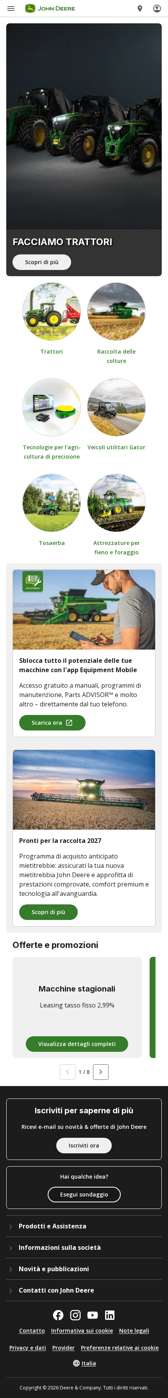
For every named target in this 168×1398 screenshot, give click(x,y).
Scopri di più (42, 262)
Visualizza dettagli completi (77, 1044)
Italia (89, 1363)
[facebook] (58, 1315)
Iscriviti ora (84, 1145)
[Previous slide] (67, 1072)
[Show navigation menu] (11, 8)
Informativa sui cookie (82, 1330)
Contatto (32, 1330)
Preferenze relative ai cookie (120, 1347)
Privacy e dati (27, 1347)
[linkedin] (110, 1315)
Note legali (134, 1330)
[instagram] (75, 1315)
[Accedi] (157, 8)
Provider (63, 1347)
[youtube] (92, 1315)
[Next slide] (101, 1072)
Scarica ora (47, 722)
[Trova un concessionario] (140, 8)
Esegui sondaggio (84, 1194)
